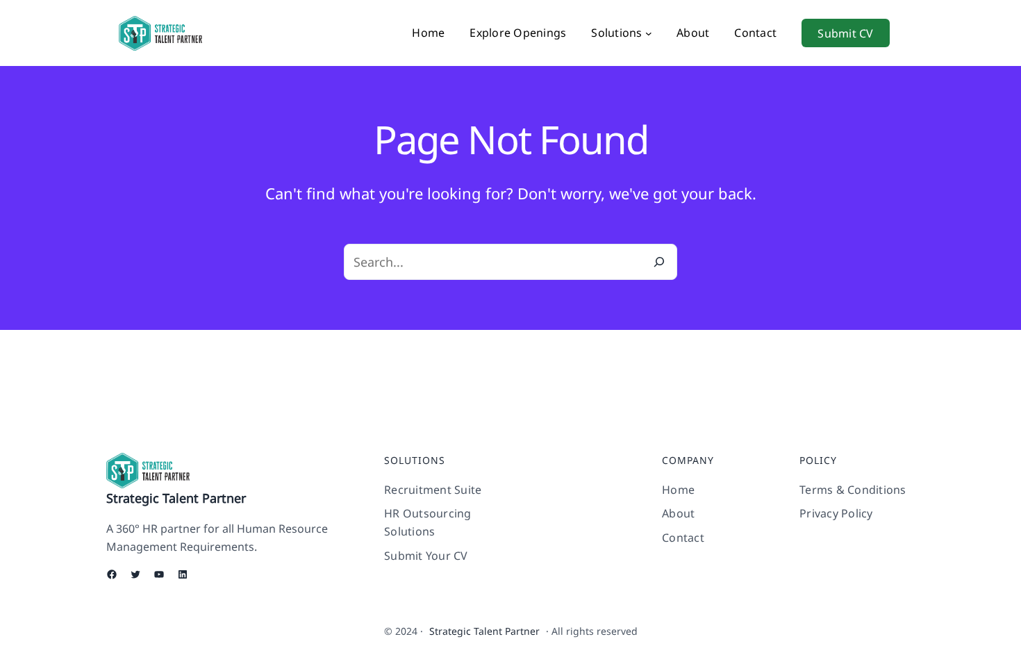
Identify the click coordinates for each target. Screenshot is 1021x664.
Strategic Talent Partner (176, 498)
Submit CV (845, 33)
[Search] (659, 261)
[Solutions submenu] (648, 33)
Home (428, 32)
